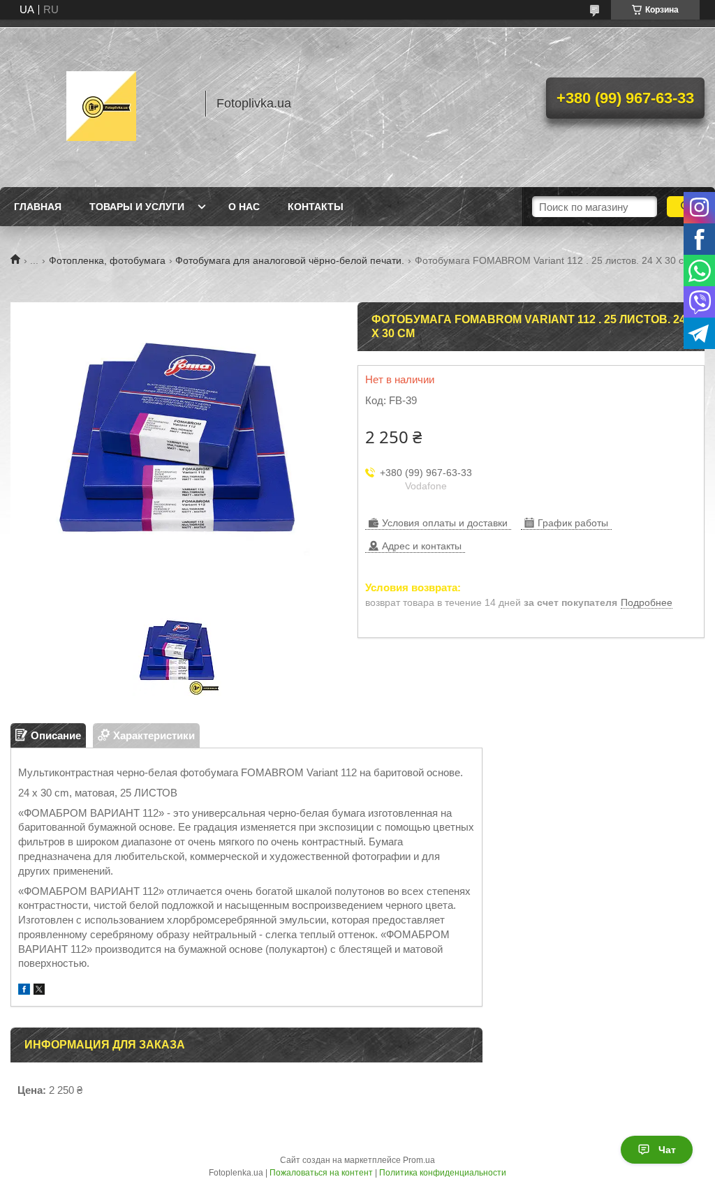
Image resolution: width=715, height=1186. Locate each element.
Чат (667, 1149)
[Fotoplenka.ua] (101, 103)
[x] (39, 991)
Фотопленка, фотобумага (107, 260)
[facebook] (24, 991)
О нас (244, 206)
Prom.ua (419, 1160)
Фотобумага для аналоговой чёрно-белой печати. (289, 260)
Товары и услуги (136, 206)
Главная (37, 206)
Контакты (316, 206)
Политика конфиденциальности (442, 1173)
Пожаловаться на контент (321, 1173)
